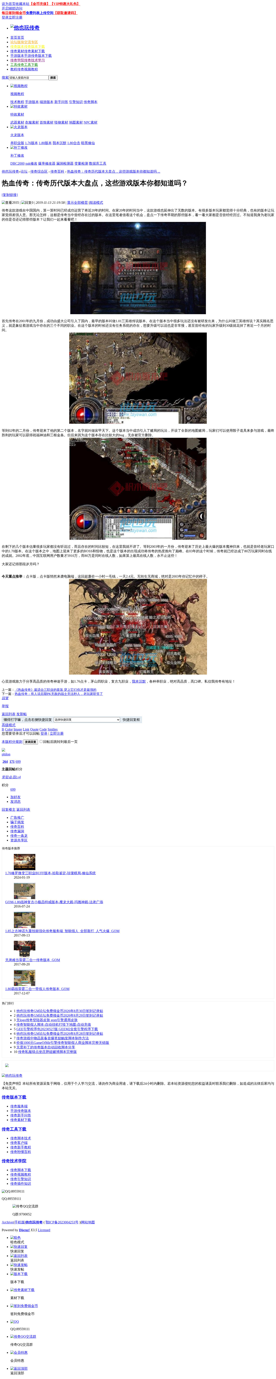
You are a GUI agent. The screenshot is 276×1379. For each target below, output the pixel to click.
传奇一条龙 (19, 836)
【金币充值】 (39, 4)
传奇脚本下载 (20, 1170)
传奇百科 (57, 171)
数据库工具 (97, 163)
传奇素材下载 (20, 1120)
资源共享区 (19, 840)
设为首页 (9, 4)
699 (18, 761)
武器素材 (17, 122)
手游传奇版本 (20, 1111)
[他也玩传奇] (25, 27)
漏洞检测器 (65, 163)
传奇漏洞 (17, 831)
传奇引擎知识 (20, 1179)
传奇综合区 (39, 171)
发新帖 (21, 714)
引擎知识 (76, 102)
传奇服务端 (19, 1106)
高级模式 (9, 725)
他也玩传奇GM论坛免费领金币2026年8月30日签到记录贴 (59, 1011)
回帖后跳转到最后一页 (60, 742)
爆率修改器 (46, 163)
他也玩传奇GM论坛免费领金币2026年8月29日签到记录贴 (59, 1015)
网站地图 (88, 1222)
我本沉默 (59, 143)
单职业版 (17, 143)
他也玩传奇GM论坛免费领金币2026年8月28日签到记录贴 (59, 1033)
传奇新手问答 (20, 1115)
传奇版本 (27, 46)
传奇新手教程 (20, 1147)
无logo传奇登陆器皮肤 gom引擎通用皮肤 (47, 1020)
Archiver (8, 1222)
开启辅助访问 (12, 8)
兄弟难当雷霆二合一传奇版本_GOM (32, 960)
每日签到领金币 (14, 13)
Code (43, 729)
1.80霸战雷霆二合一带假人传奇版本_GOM (37, 989)
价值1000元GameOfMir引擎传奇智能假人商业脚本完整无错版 (62, 1043)
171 (12, 761)
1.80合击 (73, 143)
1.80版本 (45, 143)
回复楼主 (9, 809)
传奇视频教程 (20, 1174)
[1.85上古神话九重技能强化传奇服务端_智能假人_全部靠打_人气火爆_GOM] (24, 927)
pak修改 (31, 163)
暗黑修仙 (88, 143)
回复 (5, 698)
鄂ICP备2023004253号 (61, 1222)
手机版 (19, 1222)
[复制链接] (10, 195)
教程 (24, 69)
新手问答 (61, 102)
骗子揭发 (17, 822)
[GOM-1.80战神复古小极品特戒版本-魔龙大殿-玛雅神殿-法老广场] (24, 898)
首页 (17, 37)
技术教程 (17, 102)
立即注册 (15, 17)
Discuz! (24, 1230)
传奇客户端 (19, 1143)
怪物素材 (61, 122)
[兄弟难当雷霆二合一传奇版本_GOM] (24, 956)
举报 (5, 706)
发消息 (15, 801)
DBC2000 (17, 163)
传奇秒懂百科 (20, 1152)
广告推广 (17, 817)
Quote (34, 729)
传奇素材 (27, 51)
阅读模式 (96, 202)
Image (18, 729)
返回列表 (9, 714)
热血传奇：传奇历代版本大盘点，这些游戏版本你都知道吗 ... (113, 171)
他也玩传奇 (10, 171)
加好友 (15, 797)
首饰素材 (46, 122)
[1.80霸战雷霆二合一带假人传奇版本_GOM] (24, 985)
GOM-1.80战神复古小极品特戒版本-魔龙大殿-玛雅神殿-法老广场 (54, 902)
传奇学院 (27, 60)
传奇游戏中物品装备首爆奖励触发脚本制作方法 (52, 1038)
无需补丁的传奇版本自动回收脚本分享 (45, 1047)
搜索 (5, 77)
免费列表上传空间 (39, 13)
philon (6, 754)
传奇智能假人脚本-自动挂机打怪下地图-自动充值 (53, 1024)
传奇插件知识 (20, 1183)
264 (5, 761)
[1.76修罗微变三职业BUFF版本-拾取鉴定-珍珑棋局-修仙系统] (24, 869)
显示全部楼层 (77, 202)
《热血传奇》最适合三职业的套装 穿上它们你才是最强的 (55, 689)
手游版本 (31, 55)
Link (26, 729)
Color (9, 729)
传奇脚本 (90, 102)
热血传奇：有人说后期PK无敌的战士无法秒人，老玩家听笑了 (59, 694)
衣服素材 (32, 122)
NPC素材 (90, 122)
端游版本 (46, 102)
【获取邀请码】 (65, 13)
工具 (24, 65)
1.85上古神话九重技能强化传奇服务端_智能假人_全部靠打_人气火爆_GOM (62, 931)
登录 (5, 17)
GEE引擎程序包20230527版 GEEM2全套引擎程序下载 (57, 1029)
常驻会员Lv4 (11, 777)
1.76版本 (31, 143)
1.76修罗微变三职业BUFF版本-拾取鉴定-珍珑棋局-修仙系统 (50, 873)
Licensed (44, 1230)
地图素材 (76, 122)
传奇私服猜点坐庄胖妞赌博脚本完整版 (47, 1052)
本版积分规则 (12, 742)
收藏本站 (22, 4)
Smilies (53, 729)
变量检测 (81, 163)
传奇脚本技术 (20, 1138)
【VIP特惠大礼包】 (65, 4)
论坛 (24, 42)
